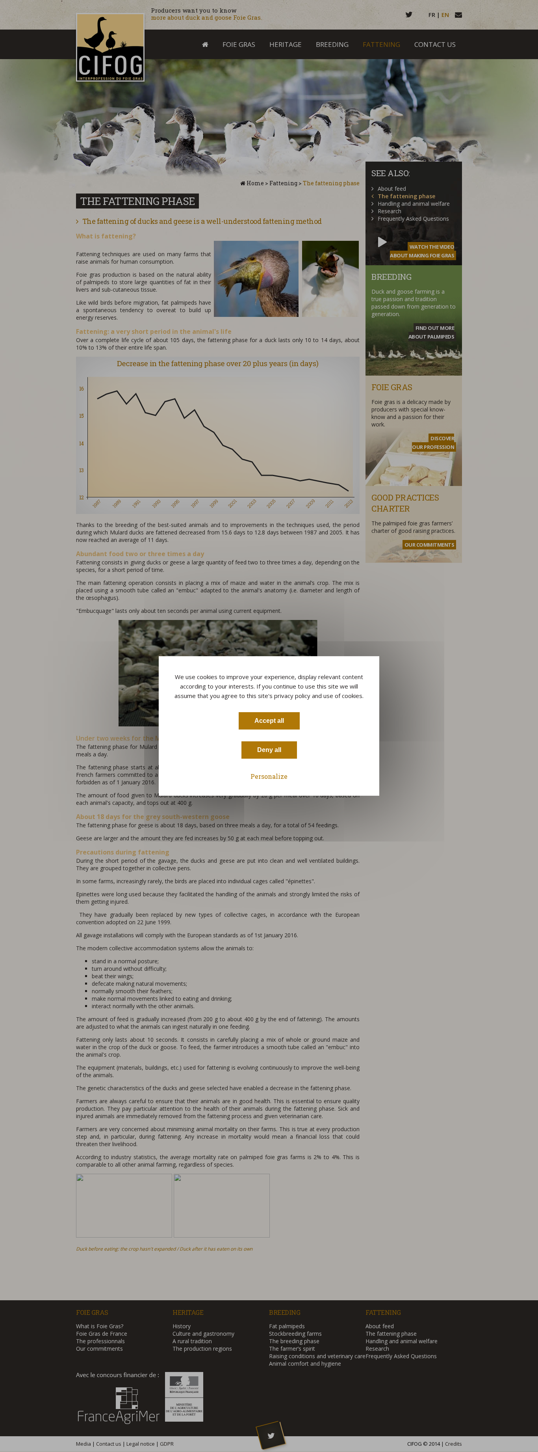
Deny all (269, 749)
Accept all (269, 720)
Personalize (269, 776)
